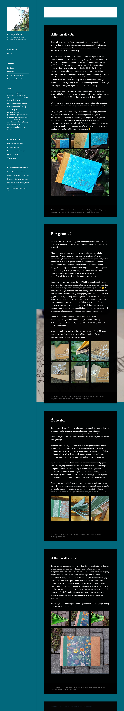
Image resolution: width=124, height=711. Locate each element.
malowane (15, 100)
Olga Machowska (13, 189)
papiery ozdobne (23, 114)
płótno (17, 117)
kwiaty (25, 98)
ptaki (8, 117)
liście (8, 100)
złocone (22, 127)
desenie (101, 396)
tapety (20, 122)
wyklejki (16, 124)
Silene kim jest (12, 50)
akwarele (10, 93)
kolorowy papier (86, 687)
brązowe (18, 93)
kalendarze (10, 97)
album (90, 396)
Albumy (70, 210)
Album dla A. (62, 34)
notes (17, 106)
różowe (9, 120)
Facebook (10, 68)
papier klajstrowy (13, 112)
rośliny (27, 117)
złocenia (15, 127)
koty (22, 97)
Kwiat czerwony (13, 154)
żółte (12, 130)
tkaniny (25, 122)
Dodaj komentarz (93, 212)
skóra (12, 120)
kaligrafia (90, 210)
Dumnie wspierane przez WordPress (80, 706)
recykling (22, 117)
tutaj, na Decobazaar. (98, 492)
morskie (25, 103)
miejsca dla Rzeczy (12, 103)
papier (14, 109)
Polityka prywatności (58, 706)
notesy (22, 106)
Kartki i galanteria (79, 396)
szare (16, 122)
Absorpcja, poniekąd (21, 179)
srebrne (20, 120)
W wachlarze (11, 158)
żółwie (99, 534)
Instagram (10, 72)
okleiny (9, 110)
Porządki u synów (13, 147)
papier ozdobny (12, 115)
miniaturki (20, 103)
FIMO (16, 95)
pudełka (12, 117)
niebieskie (11, 106)
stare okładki (11, 122)
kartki (60, 399)
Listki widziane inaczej (15, 144)
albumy (84, 210)
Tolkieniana (10, 124)
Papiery (76, 210)
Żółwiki (58, 420)
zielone (22, 124)
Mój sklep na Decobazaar (16, 75)
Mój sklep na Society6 (14, 79)
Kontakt (10, 53)
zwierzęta (9, 127)
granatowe (22, 95)
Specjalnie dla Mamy (21, 175)
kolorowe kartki (17, 97)
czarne (24, 93)
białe (14, 93)
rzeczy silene (15, 34)
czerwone (10, 95)
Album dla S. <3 (64, 558)
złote (9, 130)
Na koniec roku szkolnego (16, 151)
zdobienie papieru (71, 212)
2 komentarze (71, 690)
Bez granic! (61, 233)
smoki (16, 120)
